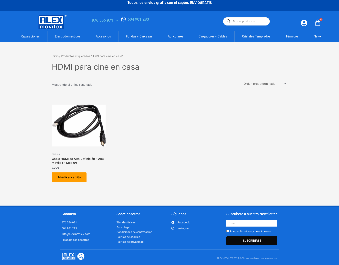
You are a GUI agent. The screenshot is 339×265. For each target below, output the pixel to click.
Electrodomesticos (67, 36)
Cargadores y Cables (213, 36)
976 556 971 (102, 20)
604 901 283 (138, 19)
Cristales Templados (256, 36)
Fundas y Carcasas (139, 36)
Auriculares (175, 36)
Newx (317, 36)
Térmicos (292, 36)
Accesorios (103, 36)
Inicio (55, 56)
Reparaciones (30, 36)
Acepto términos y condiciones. (251, 231)
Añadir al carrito (69, 177)
